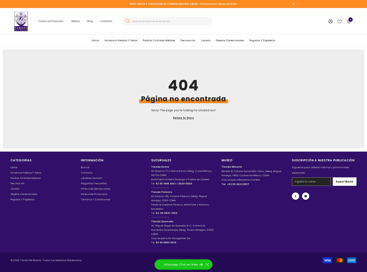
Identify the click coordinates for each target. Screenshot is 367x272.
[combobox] (171, 21)
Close (293, 4)
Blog (90, 21)
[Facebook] (295, 196)
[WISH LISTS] (340, 21)
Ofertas (75, 21)
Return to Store (183, 117)
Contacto (106, 21)
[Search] (168, 21)
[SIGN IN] (330, 21)
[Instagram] (305, 196)
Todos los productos (50, 21)
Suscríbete (344, 181)
